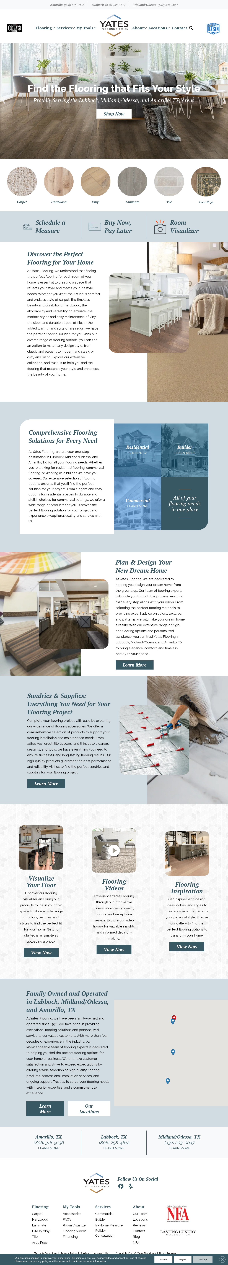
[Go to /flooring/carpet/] (22, 185)
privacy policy (41, 1261)
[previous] (4, 101)
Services (64, 27)
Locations (157, 27)
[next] (224, 101)
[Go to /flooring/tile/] (169, 185)
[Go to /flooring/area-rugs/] (206, 185)
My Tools (84, 27)
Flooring (44, 27)
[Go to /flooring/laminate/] (132, 185)
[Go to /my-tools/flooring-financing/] (114, 226)
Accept (163, 1259)
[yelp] (131, 1187)
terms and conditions (70, 1261)
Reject (182, 1259)
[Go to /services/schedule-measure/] (48, 226)
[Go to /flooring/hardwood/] (59, 185)
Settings (202, 1259)
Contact (179, 27)
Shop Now (137, 453)
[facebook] (121, 1187)
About (138, 27)
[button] (53, 28)
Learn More (184, 453)
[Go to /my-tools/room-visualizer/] (179, 226)
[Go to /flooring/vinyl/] (95, 185)
